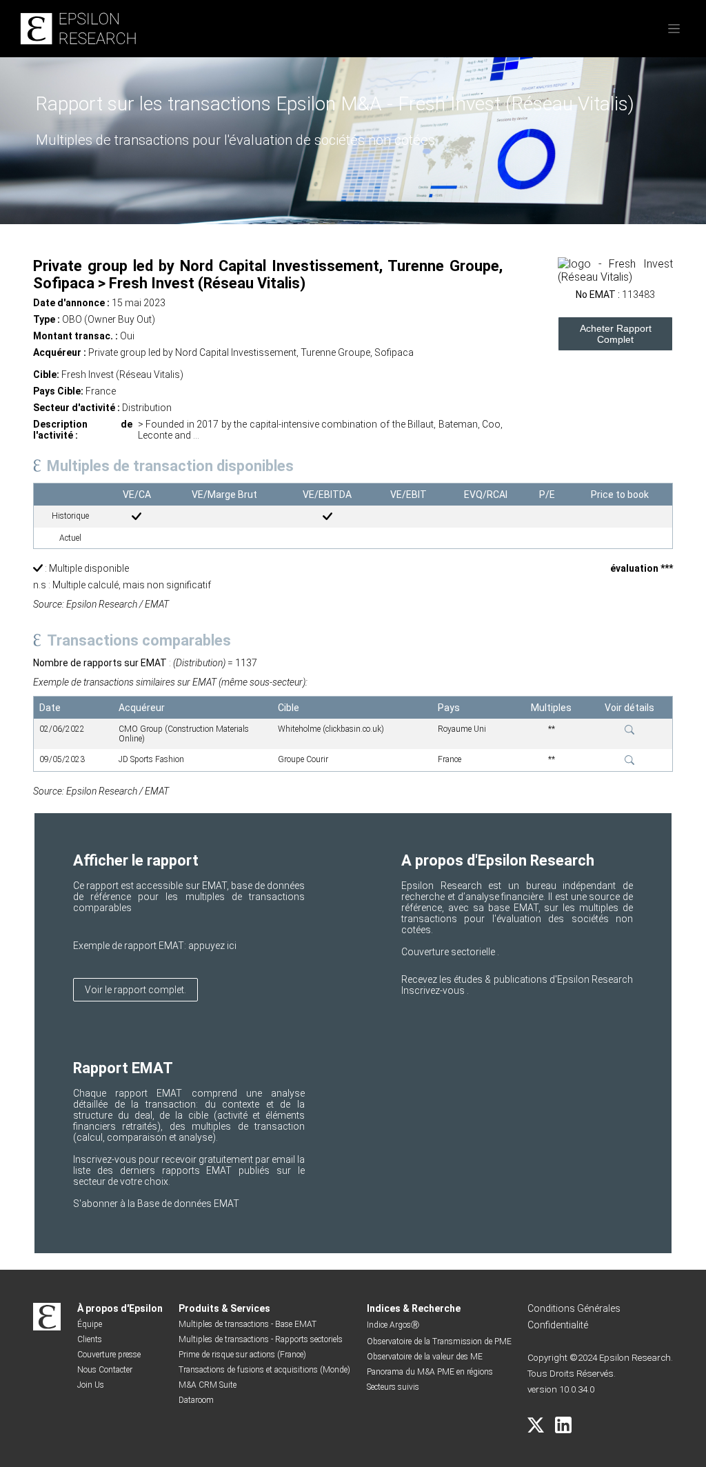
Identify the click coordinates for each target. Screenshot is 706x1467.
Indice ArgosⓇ (393, 1325)
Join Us (90, 1385)
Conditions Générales (574, 1308)
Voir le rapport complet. (135, 989)
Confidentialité (557, 1324)
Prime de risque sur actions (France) (242, 1354)
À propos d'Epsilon (120, 1308)
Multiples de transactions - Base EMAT (247, 1324)
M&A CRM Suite (207, 1385)
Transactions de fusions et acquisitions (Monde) (264, 1370)
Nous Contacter (104, 1370)
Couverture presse (109, 1354)
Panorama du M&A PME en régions (430, 1372)
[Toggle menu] (673, 29)
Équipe (89, 1324)
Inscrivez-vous (434, 990)
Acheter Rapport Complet (616, 334)
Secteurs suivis (393, 1387)
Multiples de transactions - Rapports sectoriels (261, 1339)
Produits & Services (224, 1308)
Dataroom (196, 1400)
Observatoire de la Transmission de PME (439, 1341)
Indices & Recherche (414, 1308)
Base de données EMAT (188, 1203)
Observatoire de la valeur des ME (425, 1356)
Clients (89, 1339)
